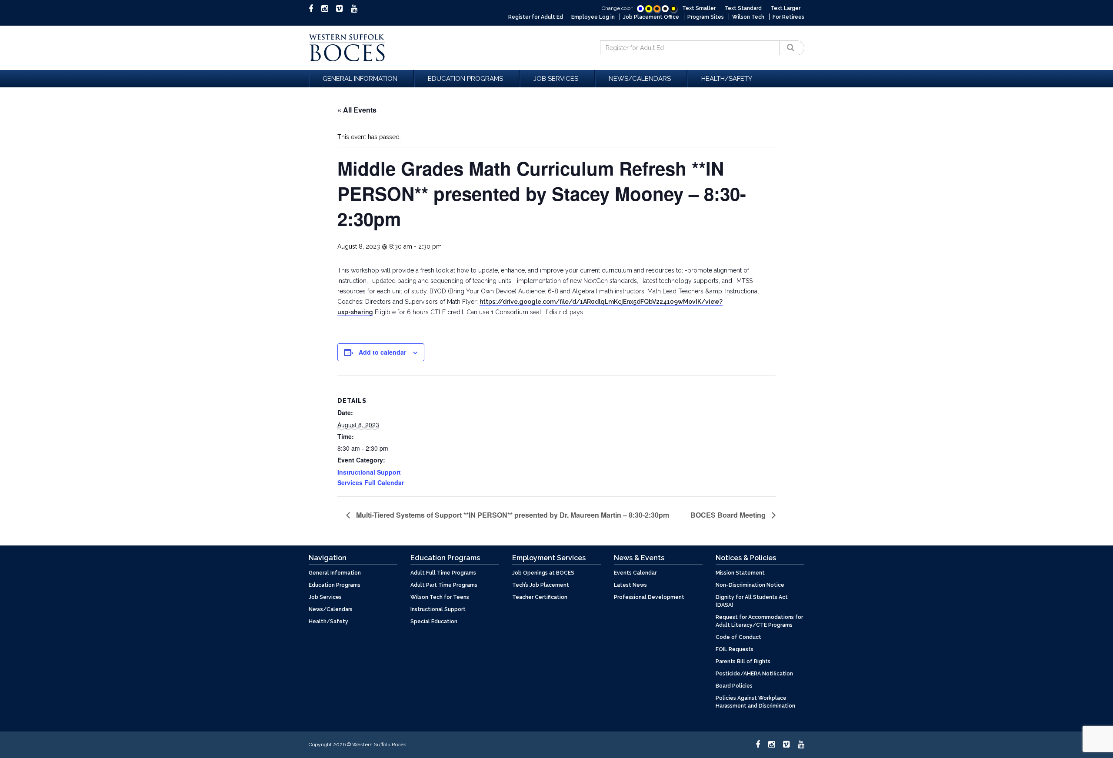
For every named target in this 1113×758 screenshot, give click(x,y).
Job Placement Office (651, 17)
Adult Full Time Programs (443, 573)
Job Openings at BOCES (543, 573)
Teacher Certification (539, 597)
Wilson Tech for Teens (439, 597)
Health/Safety (726, 79)
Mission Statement (740, 573)
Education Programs (465, 79)
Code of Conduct (738, 637)
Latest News (630, 585)
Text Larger (785, 8)
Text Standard (743, 8)
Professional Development (649, 597)
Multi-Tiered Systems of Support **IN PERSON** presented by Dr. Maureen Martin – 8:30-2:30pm (511, 515)
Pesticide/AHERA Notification (754, 674)
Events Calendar (635, 573)
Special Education (433, 621)
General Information (360, 79)
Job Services (555, 79)
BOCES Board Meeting (728, 515)
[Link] (640, 8)
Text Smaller (699, 8)
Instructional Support (438, 609)
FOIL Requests (734, 649)
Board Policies (734, 686)
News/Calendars (640, 79)
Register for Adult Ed (535, 17)
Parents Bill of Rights (743, 661)
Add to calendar (382, 352)
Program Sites (705, 17)
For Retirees (788, 17)
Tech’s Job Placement (540, 585)
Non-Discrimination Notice (750, 585)
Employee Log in (593, 17)
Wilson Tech (748, 17)
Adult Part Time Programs (443, 585)
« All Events (357, 110)
